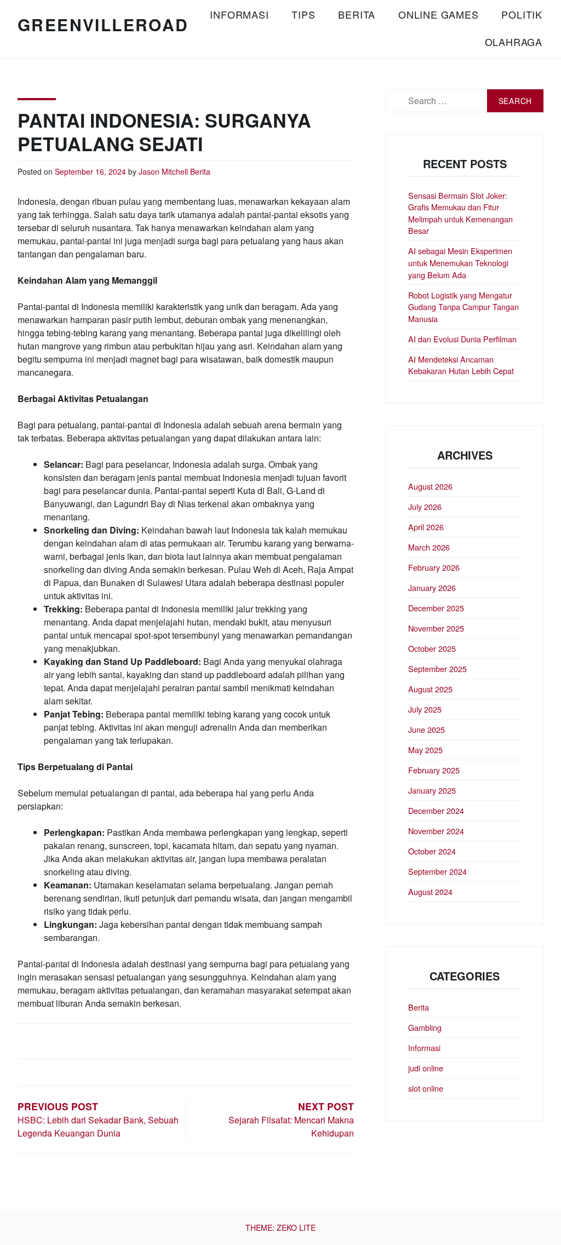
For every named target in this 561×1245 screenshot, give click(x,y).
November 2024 (436, 830)
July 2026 (425, 506)
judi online (425, 1068)
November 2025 (436, 628)
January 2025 (432, 790)
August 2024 (430, 891)
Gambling (425, 1027)
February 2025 (434, 770)
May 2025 (425, 749)
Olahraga (513, 42)
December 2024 (436, 810)
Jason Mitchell (163, 171)
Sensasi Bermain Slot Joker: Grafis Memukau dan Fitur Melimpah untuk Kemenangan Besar (460, 213)
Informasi (239, 14)
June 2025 (426, 729)
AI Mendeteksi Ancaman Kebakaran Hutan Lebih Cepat (461, 365)
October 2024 (432, 851)
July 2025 (425, 709)
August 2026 (430, 486)
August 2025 (430, 689)
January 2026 (432, 587)
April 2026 (426, 526)
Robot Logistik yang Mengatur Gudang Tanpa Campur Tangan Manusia (463, 306)
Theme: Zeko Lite (280, 1227)
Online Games (438, 14)
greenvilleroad (103, 24)
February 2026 (434, 567)
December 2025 (436, 607)
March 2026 (429, 547)
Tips (303, 14)
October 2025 (432, 648)
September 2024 (437, 871)
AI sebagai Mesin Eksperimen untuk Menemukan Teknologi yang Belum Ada (460, 262)
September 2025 (437, 668)
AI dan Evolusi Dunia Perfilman (462, 339)
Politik (521, 14)
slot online (425, 1088)
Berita (356, 14)
